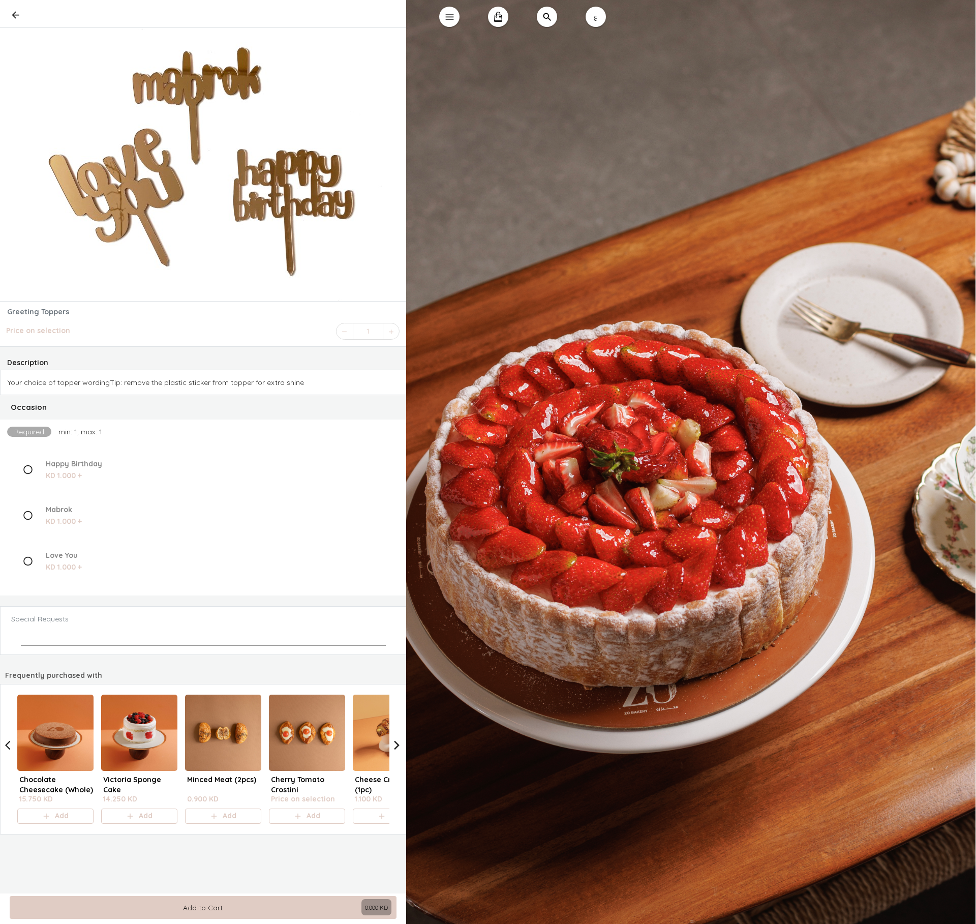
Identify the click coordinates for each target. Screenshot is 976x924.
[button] (203, 407)
